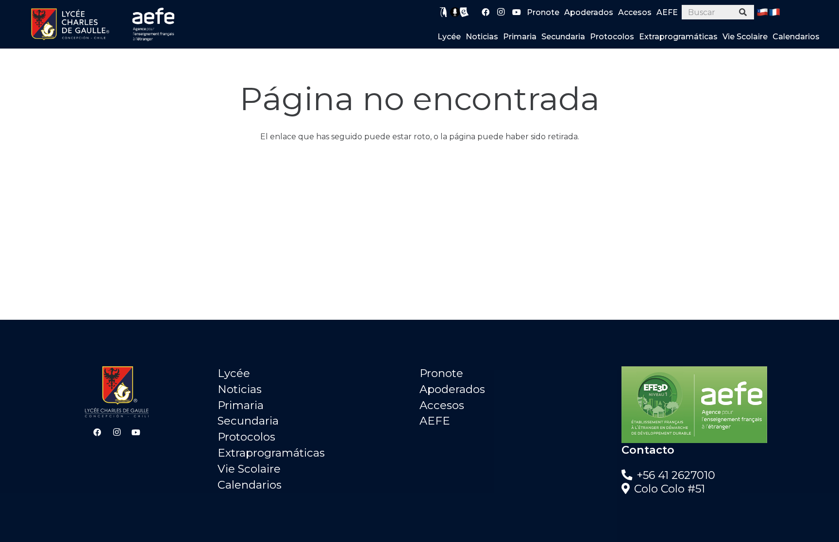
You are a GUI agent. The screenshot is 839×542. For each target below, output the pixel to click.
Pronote (441, 373)
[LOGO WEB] (70, 24)
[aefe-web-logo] (154, 24)
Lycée (234, 373)
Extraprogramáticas (271, 453)
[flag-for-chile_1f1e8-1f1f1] (762, 12)
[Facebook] (485, 12)
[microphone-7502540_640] (455, 12)
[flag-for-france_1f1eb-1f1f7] (774, 12)
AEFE (435, 420)
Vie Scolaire (249, 469)
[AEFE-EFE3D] (722, 404)
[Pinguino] (443, 12)
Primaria (241, 405)
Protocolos (246, 436)
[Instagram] (501, 12)
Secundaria (248, 420)
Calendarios (250, 485)
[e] (464, 12)
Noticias (240, 389)
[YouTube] (516, 12)
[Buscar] (743, 12)
